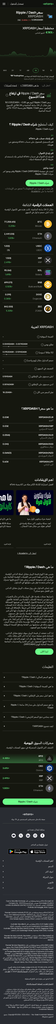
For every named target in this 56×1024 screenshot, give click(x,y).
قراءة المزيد (47, 544)
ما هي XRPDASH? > (29, 85)
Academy (35, 191)
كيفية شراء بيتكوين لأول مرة (39, 519)
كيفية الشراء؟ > (10, 85)
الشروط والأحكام (22, 971)
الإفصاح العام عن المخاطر (45, 984)
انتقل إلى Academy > (26, 553)
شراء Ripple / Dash (39, 183)
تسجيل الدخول (17, 4)
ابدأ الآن (44, 651)
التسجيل (51, 76)
